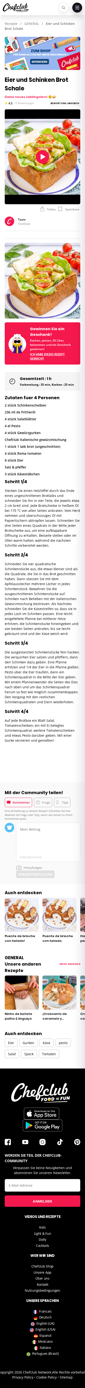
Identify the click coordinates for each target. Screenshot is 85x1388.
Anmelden (42, 1201)
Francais (45, 1311)
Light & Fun (42, 1233)
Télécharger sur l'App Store (41, 1114)
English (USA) (45, 1329)
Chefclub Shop (42, 1266)
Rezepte (11, 23)
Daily (42, 1239)
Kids (42, 1227)
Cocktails (42, 1245)
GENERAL (31, 23)
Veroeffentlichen (35, 874)
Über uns (42, 1278)
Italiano (45, 1347)
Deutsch (45, 1317)
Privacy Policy (22, 1377)
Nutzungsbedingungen (42, 1290)
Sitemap (66, 1377)
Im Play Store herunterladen (42, 1125)
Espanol (45, 1335)
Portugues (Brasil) (45, 1353)
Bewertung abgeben (65, 103)
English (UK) (45, 1323)
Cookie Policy (46, 1377)
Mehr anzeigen (70, 964)
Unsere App (42, 1272)
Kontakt (42, 1284)
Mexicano (45, 1341)
